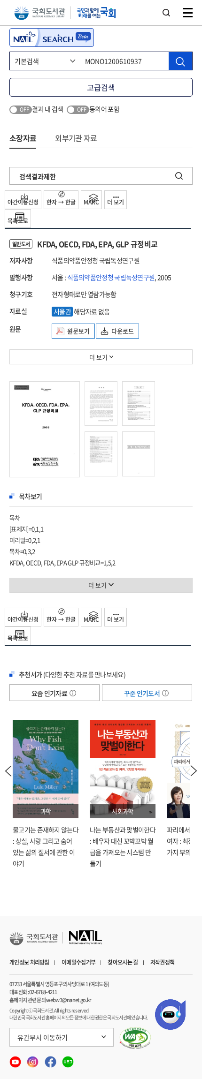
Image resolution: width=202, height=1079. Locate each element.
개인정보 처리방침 (29, 962)
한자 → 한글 (61, 202)
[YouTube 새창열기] (15, 1059)
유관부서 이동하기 (42, 1037)
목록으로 (18, 221)
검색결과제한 (37, 176)
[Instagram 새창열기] (33, 1059)
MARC (91, 202)
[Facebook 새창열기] (51, 1059)
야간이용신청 (23, 202)
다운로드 (122, 330)
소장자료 (22, 137)
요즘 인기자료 (49, 693)
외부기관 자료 (76, 137)
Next (194, 771)
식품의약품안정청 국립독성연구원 (111, 277)
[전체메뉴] (188, 12)
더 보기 (115, 202)
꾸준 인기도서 (142, 693)
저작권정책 (162, 962)
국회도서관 (39, 13)
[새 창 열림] (135, 1038)
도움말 (73, 693)
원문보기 (78, 330)
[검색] (180, 61)
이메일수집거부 (78, 962)
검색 (166, 12)
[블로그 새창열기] (68, 1059)
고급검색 (101, 87)
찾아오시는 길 (123, 962)
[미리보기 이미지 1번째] (44, 428)
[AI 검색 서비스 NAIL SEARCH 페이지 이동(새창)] (51, 37)
